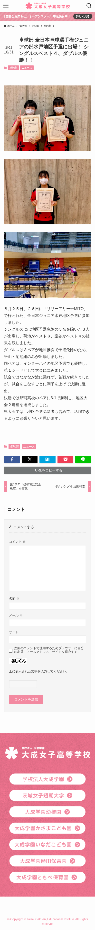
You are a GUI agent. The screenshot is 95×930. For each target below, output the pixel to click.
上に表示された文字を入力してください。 (39, 671)
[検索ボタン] (89, 6)
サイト (14, 632)
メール (16, 615)
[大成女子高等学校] (47, 6)
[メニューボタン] (6, 6)
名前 (14, 598)
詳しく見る (83, 16)
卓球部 (14, 67)
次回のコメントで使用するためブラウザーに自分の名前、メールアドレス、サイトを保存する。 (49, 650)
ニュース (26, 67)
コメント (17, 541)
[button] (12, 459)
